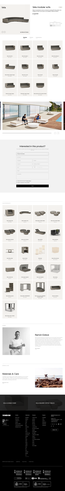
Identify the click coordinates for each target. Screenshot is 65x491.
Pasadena (27, 417)
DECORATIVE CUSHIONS (35, 428)
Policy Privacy (24, 461)
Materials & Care (5, 382)
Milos (26, 425)
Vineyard (26, 451)
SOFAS (33, 442)
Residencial (44, 422)
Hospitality (44, 417)
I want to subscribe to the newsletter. (24, 182)
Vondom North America (19, 425)
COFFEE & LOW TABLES (35, 434)
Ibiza (26, 437)
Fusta (26, 420)
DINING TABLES (34, 431)
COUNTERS (33, 425)
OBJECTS (33, 436)
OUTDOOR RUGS (34, 417)
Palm (26, 422)
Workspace (44, 425)
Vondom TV (17, 420)
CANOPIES (33, 437)
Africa (26, 431)
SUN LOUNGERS (34, 445)
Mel (25, 423)
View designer (37, 348)
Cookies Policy (31, 461)
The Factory (27, 434)
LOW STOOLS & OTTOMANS (36, 439)
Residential (44, 423)
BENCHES (33, 423)
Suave (26, 445)
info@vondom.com (54, 421)
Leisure (43, 420)
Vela (26, 450)
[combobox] (32, 153)
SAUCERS (33, 422)
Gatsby (26, 436)
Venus (26, 442)
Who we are (17, 417)
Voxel (26, 439)
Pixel (26, 447)
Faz (25, 448)
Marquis (26, 453)
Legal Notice (18, 461)
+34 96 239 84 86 (55, 420)
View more (27, 456)
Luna (26, 428)
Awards (16, 422)
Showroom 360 (17, 423)
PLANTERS (33, 420)
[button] (2, 32)
